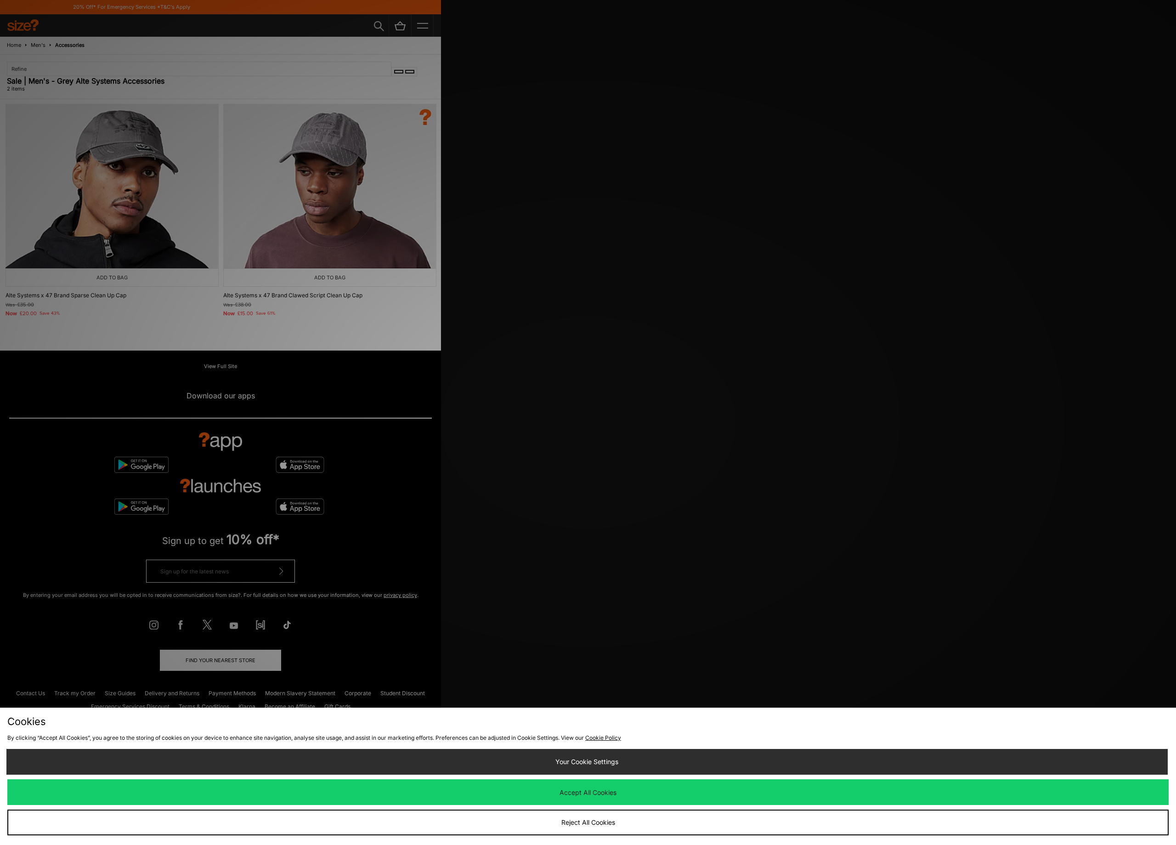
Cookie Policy (603, 737)
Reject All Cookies (588, 822)
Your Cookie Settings (586, 762)
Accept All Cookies (588, 792)
